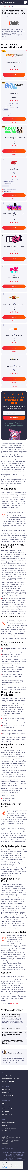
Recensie (14, 78)
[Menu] (25, 2)
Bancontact (17, 1003)
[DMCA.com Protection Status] (5, 1143)
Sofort (12, 1003)
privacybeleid (5, 1167)
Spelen (14, 74)
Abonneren (14, 417)
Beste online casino (5, 6)
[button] (14, 386)
